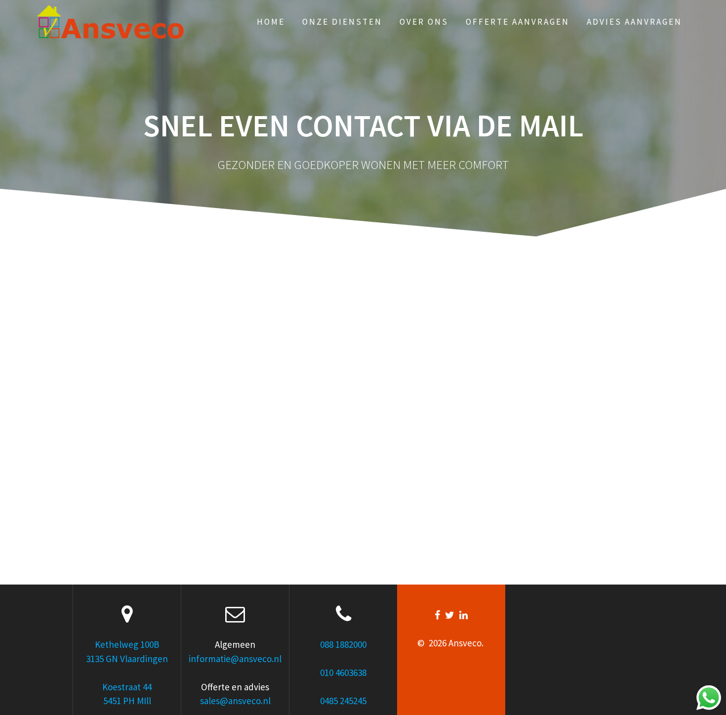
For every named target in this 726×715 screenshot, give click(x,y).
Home (271, 21)
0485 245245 (343, 701)
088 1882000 (343, 644)
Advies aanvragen (634, 21)
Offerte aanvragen (517, 21)
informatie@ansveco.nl (235, 659)
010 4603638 (343, 672)
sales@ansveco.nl (235, 701)
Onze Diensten (342, 21)
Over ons (424, 21)
